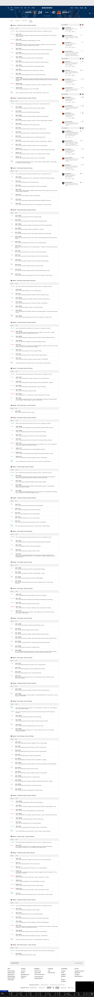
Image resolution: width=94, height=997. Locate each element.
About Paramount (25, 974)
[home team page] (59, 12)
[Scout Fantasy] (64, 987)
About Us (23, 971)
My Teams (77, 974)
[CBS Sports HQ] (44, 984)
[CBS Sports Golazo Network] (57, 984)
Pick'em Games (11, 971)
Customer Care (51, 972)
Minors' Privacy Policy (39, 974)
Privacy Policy (37, 972)
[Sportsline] (33, 987)
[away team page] (35, 12)
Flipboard (63, 981)
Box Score (17, 20)
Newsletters (77, 972)
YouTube (63, 971)
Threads (63, 979)
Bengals (14, 98)
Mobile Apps (11, 979)
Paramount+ (24, 976)
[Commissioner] (50, 987)
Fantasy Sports (11, 972)
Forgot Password (78, 976)
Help (49, 971)
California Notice (38, 978)
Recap (11, 20)
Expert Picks (24, 20)
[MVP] (57, 987)
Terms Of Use (37, 971)
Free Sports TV (11, 974)
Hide (4, 991)
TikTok (62, 972)
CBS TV (23, 978)
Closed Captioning (38, 976)
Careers (23, 972)
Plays (31, 20)
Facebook (63, 976)
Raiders (14, 25)
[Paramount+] (42, 987)
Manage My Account (79, 971)
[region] (84, 986)
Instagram (63, 974)
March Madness (11, 978)
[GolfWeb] (71, 987)
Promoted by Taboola (78, 963)
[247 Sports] (24, 987)
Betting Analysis (11, 976)
